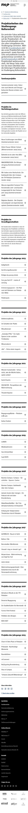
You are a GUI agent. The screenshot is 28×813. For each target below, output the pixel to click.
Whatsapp (11, 688)
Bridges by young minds (9, 275)
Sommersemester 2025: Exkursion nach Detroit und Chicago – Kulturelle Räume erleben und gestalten (12, 89)
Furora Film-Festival (8, 611)
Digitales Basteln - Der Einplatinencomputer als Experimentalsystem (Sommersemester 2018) (12, 203)
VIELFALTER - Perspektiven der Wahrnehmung (11, 386)
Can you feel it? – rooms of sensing (10, 281)
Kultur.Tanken (6, 421)
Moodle (3, 742)
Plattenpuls (5, 298)
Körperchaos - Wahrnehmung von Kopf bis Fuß (11, 556)
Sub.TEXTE (4, 457)
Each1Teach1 (5, 380)
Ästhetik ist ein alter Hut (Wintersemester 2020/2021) (11, 156)
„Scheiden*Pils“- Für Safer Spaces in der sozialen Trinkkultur (10, 336)
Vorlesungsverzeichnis (7, 711)
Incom (3, 739)
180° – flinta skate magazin (10, 349)
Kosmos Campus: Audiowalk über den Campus (11, 487)
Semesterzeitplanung (7, 708)
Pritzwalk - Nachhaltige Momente (9, 648)
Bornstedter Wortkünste (9, 544)
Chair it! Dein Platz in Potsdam (11, 642)
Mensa (3, 719)
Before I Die (5, 539)
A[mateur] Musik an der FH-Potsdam (11, 594)
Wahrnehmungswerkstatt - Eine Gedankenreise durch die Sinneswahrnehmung (12, 569)
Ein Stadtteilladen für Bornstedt (12, 605)
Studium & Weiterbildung (11, 12)
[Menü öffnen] (25, 5)
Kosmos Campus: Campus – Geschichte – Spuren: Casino (12, 479)
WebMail (4, 732)
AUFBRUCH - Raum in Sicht (10, 534)
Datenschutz (5, 766)
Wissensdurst (6, 344)
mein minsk (5, 562)
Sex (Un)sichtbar (7, 452)
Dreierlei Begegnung (8, 600)
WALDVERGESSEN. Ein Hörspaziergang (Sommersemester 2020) (11, 165)
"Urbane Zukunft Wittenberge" (12, 675)
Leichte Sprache (6, 773)
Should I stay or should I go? (11, 549)
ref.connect (5, 659)
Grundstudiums (15, 48)
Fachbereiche (6, 14)
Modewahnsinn (6, 447)
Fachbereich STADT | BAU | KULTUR (12, 16)
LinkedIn (2, 688)
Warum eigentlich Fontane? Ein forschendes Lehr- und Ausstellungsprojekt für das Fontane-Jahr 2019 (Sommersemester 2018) (12, 190)
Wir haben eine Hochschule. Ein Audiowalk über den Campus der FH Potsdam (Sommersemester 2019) (12, 176)
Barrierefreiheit (5, 769)
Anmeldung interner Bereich (9, 746)
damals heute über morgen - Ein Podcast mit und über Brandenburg (12, 495)
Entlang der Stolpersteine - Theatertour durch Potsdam (11, 512)
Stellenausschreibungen (8, 722)
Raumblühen (5, 654)
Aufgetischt (5, 265)
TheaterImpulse (6, 393)
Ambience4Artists (7, 318)
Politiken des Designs (8, 616)
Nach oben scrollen (8, 693)
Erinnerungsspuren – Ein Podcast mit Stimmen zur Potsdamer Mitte (11, 290)
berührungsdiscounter (9, 270)
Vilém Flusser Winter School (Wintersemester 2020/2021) (11, 148)
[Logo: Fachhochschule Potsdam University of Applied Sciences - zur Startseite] (10, 5)
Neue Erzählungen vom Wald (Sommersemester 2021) (11, 141)
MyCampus (4, 735)
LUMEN (3, 442)
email (8, 688)
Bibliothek (4, 715)
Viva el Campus (6, 670)
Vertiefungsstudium (9, 59)
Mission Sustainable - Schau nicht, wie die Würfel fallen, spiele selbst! (11, 372)
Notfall (3, 762)
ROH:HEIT (4, 621)
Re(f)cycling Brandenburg (10, 664)
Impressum (4, 776)
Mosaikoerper (6, 329)
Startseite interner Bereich (9, 750)
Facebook (5, 688)
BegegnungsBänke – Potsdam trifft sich (11, 415)
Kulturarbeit (6, 18)
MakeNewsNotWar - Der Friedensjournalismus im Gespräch (12, 504)
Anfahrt (3, 759)
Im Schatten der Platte (9, 324)
